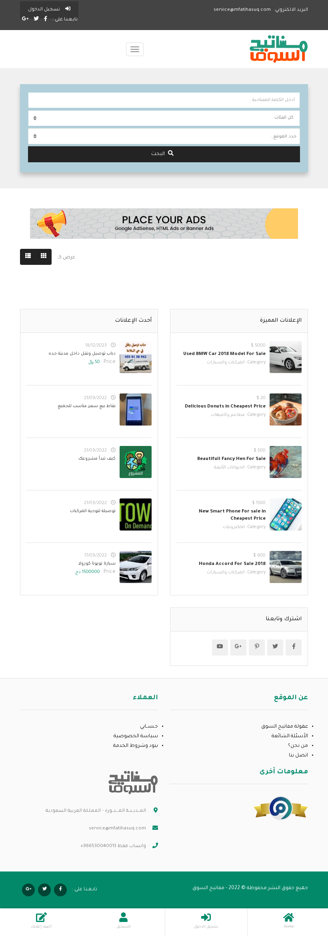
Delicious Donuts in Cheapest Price (225, 407)
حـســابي (149, 727)
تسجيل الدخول (44, 9)
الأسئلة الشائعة (290, 736)
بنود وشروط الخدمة (135, 746)
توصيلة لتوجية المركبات (93, 511)
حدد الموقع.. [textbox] (283, 136)
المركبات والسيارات (226, 362)
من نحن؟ (298, 746)
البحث (158, 154)
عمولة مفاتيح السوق (284, 727)
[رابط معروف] (281, 808)
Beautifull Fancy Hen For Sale (231, 459)
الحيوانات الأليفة (229, 467)
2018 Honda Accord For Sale (232, 564)
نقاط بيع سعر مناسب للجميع (87, 406)
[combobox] (164, 136)
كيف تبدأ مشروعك (97, 458)
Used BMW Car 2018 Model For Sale (224, 354)
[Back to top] (26, 886)
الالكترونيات (234, 527)
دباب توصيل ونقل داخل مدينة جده (82, 353)
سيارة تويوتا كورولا (97, 563)
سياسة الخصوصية (136, 736)
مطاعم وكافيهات (228, 415)
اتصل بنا (298, 755)
